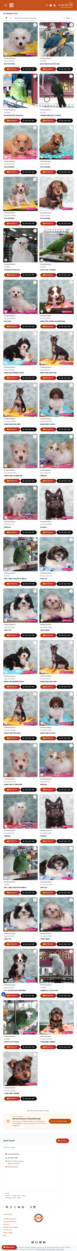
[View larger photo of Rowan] (71, 436)
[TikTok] (15, 1207)
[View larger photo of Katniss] (35, 436)
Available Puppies (9, 1219)
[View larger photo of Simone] (71, 488)
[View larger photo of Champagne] (71, 385)
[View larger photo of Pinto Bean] (35, 128)
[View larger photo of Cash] (35, 333)
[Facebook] (7, 1207)
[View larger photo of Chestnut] (35, 951)
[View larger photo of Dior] (35, 282)
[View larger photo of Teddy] (71, 76)
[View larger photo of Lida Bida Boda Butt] (71, 591)
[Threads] (31, 1207)
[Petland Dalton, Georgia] (11, 5)
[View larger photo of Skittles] (71, 951)
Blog (4, 1235)
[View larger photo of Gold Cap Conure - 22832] (71, 231)
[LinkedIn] (34, 1207)
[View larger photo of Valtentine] (35, 385)
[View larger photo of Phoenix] (35, 231)
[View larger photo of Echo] (35, 1003)
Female (10, 215)
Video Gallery (8, 1233)
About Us (6, 1224)
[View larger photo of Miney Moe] (35, 591)
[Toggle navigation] (5, 5)
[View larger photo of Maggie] (35, 1054)
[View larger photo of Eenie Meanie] (71, 539)
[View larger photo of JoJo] (71, 1003)
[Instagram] (11, 1207)
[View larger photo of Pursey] (71, 25)
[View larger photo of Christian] (71, 179)
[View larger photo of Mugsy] (71, 128)
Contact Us (7, 1230)
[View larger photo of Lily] (35, 179)
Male (9, 61)
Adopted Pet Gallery (10, 1227)
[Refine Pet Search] (6, 18)
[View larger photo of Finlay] (35, 488)
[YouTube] (19, 1207)
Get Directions (12, 1167)
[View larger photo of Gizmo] (35, 76)
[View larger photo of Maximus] (71, 333)
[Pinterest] (23, 1207)
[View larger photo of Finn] (35, 25)
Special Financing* (10, 1222)
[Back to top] (72, 1141)
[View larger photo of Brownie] (71, 282)
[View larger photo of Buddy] (35, 539)
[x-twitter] (27, 1207)
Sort (68, 18)
